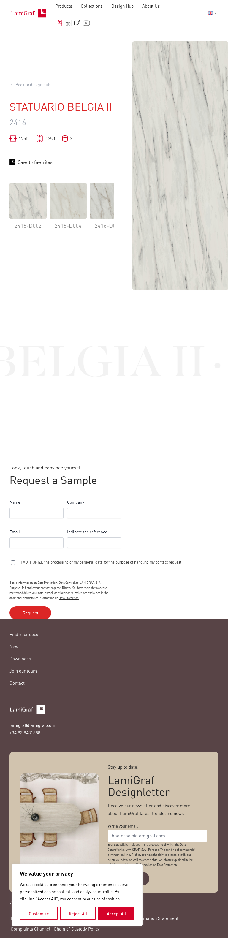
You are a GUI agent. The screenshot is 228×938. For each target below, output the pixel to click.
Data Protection (69, 598)
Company (75, 501)
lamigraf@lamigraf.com (32, 725)
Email (15, 531)
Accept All (116, 913)
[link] (28, 210)
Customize (39, 913)
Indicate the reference (87, 531)
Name (15, 501)
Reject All (78, 913)
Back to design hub (32, 84)
